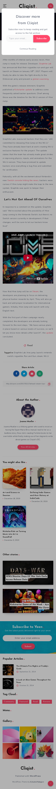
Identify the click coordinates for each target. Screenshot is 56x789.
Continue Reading (28, 49)
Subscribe (42, 38)
